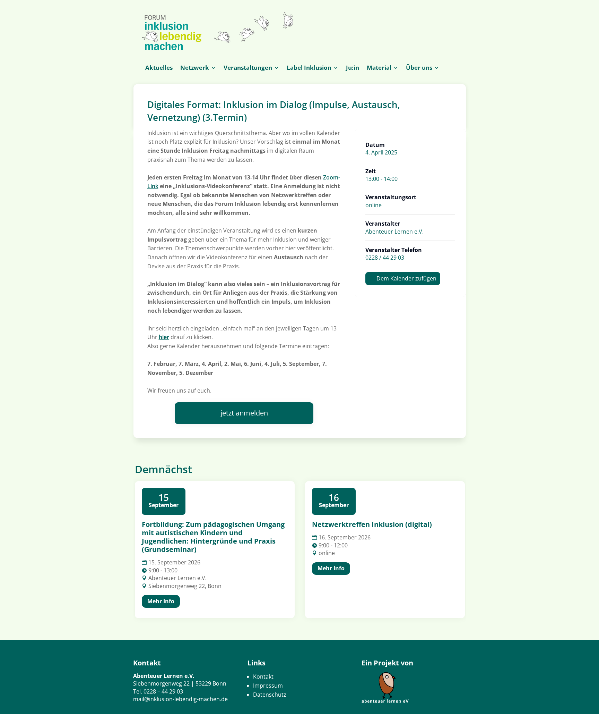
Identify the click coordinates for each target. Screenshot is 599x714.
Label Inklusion (309, 68)
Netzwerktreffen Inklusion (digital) (372, 524)
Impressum (268, 685)
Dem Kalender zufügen (406, 278)
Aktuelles (159, 68)
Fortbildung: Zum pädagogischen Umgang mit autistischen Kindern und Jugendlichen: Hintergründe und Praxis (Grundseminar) (213, 537)
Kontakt (263, 676)
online (373, 205)
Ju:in (352, 68)
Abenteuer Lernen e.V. (394, 231)
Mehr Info (160, 601)
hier (164, 337)
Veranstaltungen (248, 68)
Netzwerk (194, 68)
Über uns (419, 68)
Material (379, 68)
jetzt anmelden (244, 413)
